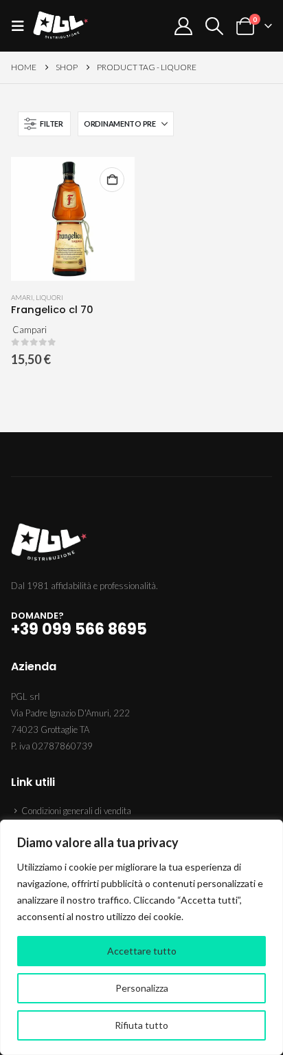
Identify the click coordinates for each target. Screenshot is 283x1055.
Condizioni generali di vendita (76, 810)
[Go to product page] (73, 219)
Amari (22, 297)
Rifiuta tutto (141, 1025)
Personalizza (141, 988)
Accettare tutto (142, 951)
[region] (141, 937)
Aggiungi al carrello (112, 179)
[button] (22, 26)
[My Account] (183, 26)
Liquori (49, 297)
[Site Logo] (60, 25)
